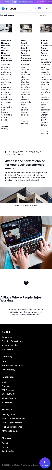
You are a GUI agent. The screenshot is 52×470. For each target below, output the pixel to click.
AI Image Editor (9, 414)
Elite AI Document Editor (13, 418)
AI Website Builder (10, 431)
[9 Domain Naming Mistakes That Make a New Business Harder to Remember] (6, 31)
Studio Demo (8, 349)
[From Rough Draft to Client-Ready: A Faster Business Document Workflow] (26, 31)
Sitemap (6, 386)
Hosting (5, 447)
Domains (6, 443)
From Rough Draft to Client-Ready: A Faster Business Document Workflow (26, 50)
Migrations (7, 402)
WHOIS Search (9, 398)
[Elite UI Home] (14, 8)
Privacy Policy (8, 369)
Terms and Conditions (12, 365)
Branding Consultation (12, 341)
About (5, 361)
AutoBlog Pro (8, 451)
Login (47, 8)
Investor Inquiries (10, 345)
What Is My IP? (9, 394)
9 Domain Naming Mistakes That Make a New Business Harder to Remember (6, 50)
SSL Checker (8, 390)
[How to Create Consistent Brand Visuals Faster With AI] (46, 31)
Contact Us (7, 337)
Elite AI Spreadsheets (12, 422)
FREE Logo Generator (12, 427)
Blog (4, 382)
